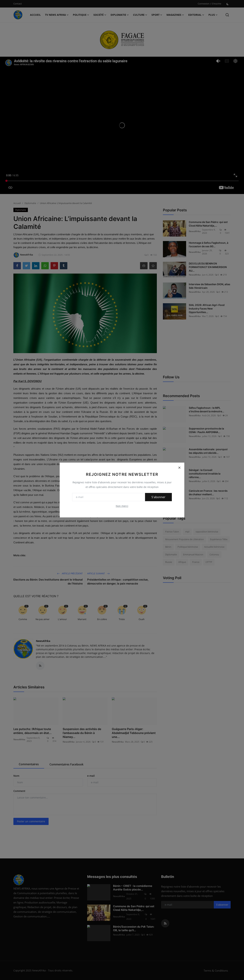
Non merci (122, 506)
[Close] (179, 467)
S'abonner (158, 497)
